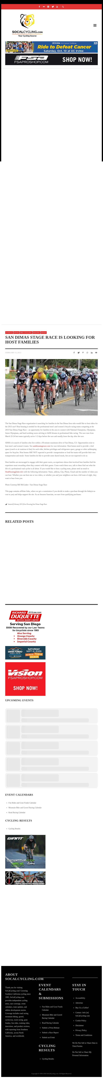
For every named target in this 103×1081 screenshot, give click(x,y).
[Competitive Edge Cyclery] (25, 852)
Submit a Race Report (50, 1033)
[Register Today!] (25, 653)
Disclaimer (80, 1025)
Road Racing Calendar (16, 813)
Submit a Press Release (50, 1028)
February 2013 (18, 504)
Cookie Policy (81, 1021)
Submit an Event (48, 1037)
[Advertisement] (25, 904)
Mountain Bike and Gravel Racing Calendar (25, 808)
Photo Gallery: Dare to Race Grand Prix (31, 137)
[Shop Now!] (25, 679)
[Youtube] (57, 6)
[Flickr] (44, 6)
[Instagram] (48, 6)
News (16, 332)
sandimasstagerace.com (41, 446)
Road (43, 332)
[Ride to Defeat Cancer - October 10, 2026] (51, 47)
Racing (36, 332)
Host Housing (27, 504)
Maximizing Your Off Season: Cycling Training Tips (19, 560)
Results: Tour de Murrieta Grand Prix (30, 169)
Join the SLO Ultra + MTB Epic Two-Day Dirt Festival (38, 201)
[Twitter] (53, 6)
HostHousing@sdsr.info (14, 472)
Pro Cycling (26, 332)
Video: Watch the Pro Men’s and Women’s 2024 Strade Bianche (49, 560)
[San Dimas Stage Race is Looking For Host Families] (51, 387)
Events (9, 332)
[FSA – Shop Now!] (51, 59)
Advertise (79, 1003)
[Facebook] (39, 6)
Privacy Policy (81, 1030)
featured (10, 504)
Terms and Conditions (84, 1035)
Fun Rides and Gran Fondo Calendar (22, 803)
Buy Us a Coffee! (82, 1008)
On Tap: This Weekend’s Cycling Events (30, 297)
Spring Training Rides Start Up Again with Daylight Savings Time (17, 596)
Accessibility (80, 998)
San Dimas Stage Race (40, 504)
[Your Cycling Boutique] (25, 878)
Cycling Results (14, 829)
